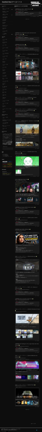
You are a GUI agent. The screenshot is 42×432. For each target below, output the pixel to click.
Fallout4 (5, 165)
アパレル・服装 (19, 120)
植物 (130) (4, 84)
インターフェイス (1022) (6, 100)
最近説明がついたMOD (5, 12)
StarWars (21, 347)
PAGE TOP (40, 15)
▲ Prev (40, 12)
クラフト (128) (4, 59)
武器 (7, 143)
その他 (17, 179)
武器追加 (9, 143)
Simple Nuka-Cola (24, 179)
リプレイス (27, 89)
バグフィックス (5, 139)
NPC (5, 133)
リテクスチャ (21, 155)
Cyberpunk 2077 (10, 164)
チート (6, 138)
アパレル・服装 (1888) (5, 53)
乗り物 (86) (4, 106)
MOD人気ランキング (5, 25)
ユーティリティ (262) (5, 103)
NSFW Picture (22, 44)
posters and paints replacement (25, 298)
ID (37, 4)
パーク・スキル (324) (5, 81)
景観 (6, 143)
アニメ (24, 36)
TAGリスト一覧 (5, 128)
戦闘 (6, 142)
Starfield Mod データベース (12, 2)
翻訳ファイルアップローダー (6, 126)
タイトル (32, 4)
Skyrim (10, 161)
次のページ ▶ (33, 423)
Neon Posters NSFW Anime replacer (26, 207)
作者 (36, 4)
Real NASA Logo (32, 256)
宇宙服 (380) (4, 98)
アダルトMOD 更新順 (5, 123)
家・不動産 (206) (5, 87)
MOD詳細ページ (22, 12)
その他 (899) (4, 73)
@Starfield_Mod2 (5, 171)
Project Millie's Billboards (24, 229)
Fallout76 (10, 165)
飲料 (22, 181)
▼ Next (40, 13)
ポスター (21, 11)
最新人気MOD (4, 28)
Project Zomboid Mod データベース (7, 172)
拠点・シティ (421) (5, 78)
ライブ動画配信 (5, 34)
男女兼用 (3, 144)
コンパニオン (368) (5, 56)
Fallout (26, 181)
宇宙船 (11, 141)
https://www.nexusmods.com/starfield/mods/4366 (33, 405)
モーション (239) (5, 39)
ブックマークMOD (5, 31)
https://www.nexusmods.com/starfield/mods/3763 (20, 116)
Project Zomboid (5, 164)
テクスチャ (10, 138)
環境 (17, 9)
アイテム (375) (4, 67)
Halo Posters (31, 384)
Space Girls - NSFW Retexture (25, 9)
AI (25, 89)
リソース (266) (4, 76)
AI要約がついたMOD (5, 14)
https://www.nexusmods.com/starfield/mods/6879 (20, 339)
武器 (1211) (4, 112)
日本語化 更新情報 (5, 17)
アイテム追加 (10, 134)
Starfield (5, 161)
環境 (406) (4, 62)
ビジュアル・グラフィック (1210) (7, 109)
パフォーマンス (8, 139)
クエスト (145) (4, 89)
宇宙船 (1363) (4, 95)
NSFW (21, 89)
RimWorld (5, 166)
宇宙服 (8, 141)
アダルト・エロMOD (5, 117)
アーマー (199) (4, 45)
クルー (6, 136)
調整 (7, 144)
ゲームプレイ (6, 137)
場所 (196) (4, 70)
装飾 (6, 144)
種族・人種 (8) (4, 92)
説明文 (34, 4)
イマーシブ (7, 135)
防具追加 (9, 144)
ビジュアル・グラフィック (22, 54)
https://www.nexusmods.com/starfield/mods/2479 (20, 81)
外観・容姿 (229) (5, 42)
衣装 (5, 144)
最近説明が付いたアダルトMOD (7, 120)
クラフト (4, 136)
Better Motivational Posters (34, 309)
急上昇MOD (4, 23)
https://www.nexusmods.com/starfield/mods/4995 (20, 380)
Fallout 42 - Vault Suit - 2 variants (31, 120)
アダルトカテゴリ (26, 13)
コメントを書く (37, 16)
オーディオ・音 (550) (5, 48)
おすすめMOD (4, 20)
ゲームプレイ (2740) (5, 64)
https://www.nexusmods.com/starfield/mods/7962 (20, 294)
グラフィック (8, 136)
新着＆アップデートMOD (6, 9)
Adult (39, 4)
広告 (24, 89)
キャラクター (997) (5, 51)
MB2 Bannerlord (10, 166)
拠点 (8, 142)
